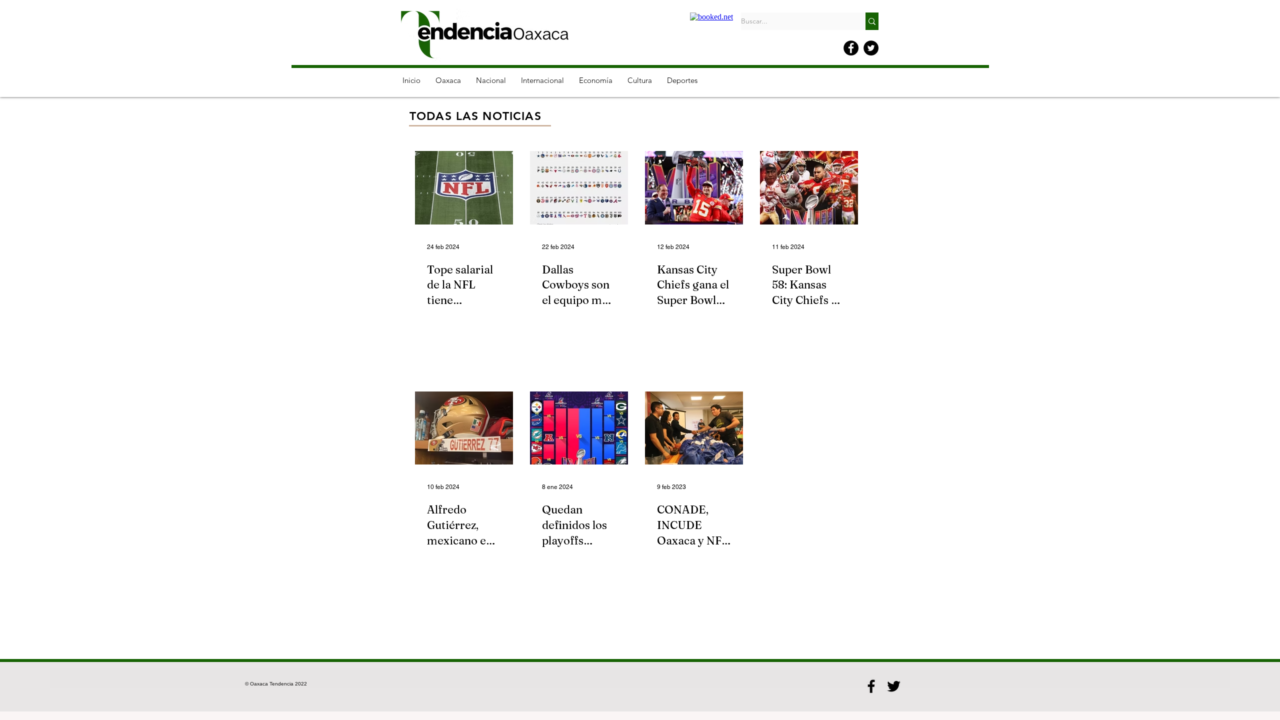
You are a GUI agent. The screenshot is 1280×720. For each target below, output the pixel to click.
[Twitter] (871, 48)
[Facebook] (851, 48)
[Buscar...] (872, 21)
